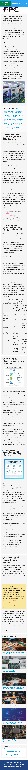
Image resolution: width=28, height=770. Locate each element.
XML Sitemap (19, 766)
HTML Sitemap (14, 768)
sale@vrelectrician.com (20, 3)
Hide (17, 108)
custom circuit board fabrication (12, 755)
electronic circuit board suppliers (12, 751)
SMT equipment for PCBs (10, 753)
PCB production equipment (11, 754)
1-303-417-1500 (6, 3)
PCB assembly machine (8, 748)
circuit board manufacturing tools (12, 750)
